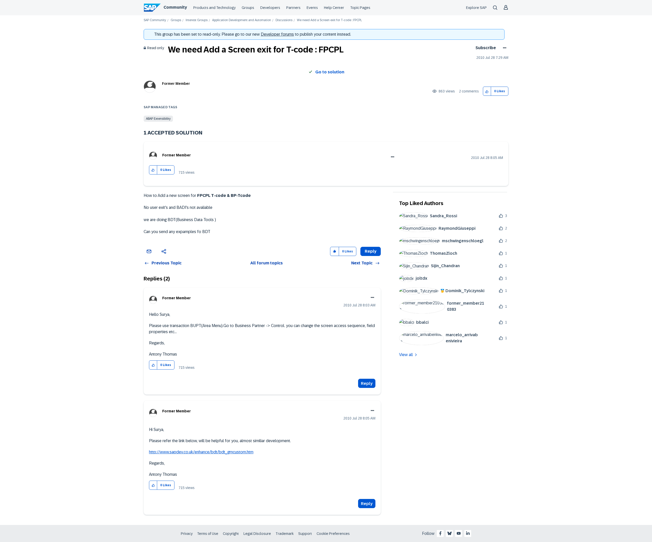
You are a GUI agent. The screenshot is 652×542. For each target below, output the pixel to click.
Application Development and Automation (241, 20)
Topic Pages (360, 8)
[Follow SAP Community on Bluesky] (449, 533)
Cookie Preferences (333, 534)
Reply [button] (370, 251)
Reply (367, 383)
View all (406, 355)
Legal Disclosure (257, 534)
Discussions (284, 20)
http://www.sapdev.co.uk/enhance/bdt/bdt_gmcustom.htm (201, 452)
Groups (248, 8)
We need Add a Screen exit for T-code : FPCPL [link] (329, 20)
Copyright (231, 534)
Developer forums (277, 34)
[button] (487, 91)
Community (175, 7)
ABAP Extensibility (158, 118)
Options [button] (503, 48)
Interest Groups (197, 20)
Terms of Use (207, 534)
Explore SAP (476, 8)
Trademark (285, 534)
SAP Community (155, 20)
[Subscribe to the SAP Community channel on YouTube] (459, 533)
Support (305, 534)
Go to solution (329, 72)
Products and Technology (214, 8)
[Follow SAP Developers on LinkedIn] (468, 533)
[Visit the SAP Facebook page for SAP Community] (440, 533)
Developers (270, 8)
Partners (293, 8)
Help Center (334, 8)
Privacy (187, 534)
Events (312, 8)
